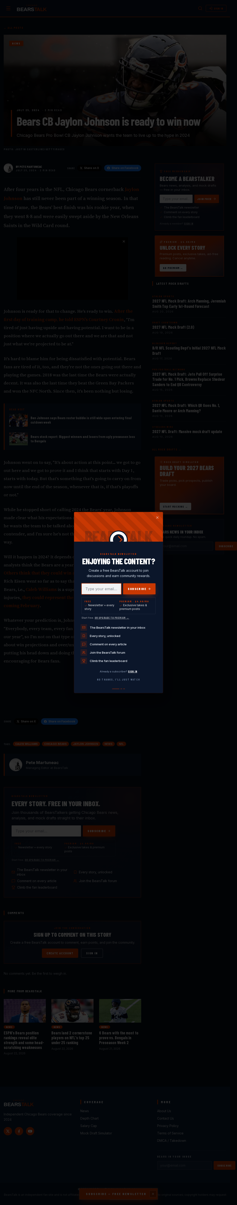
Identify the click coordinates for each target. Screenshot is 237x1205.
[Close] (157, 517)
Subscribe (137, 589)
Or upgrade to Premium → (112, 617)
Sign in (132, 671)
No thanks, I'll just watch (118, 679)
